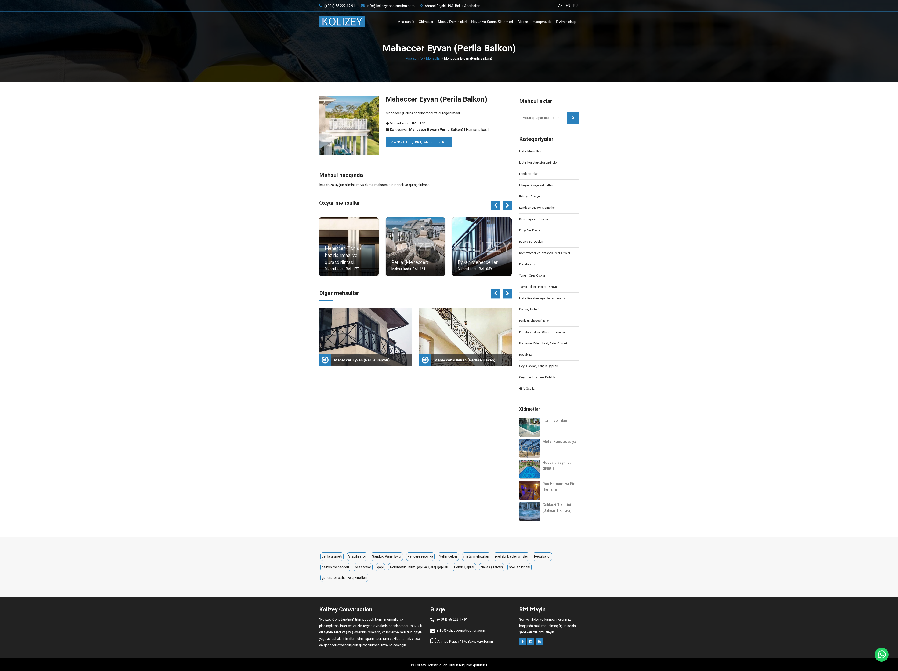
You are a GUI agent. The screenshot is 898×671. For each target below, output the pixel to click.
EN (568, 6)
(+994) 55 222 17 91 (339, 6)
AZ (560, 6)
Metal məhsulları (530, 151)
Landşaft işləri (528, 173)
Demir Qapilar (464, 567)
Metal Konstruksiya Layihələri (538, 162)
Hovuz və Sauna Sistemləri (492, 22)
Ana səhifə (406, 22)
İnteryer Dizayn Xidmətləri (536, 185)
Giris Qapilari (527, 388)
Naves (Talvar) (492, 567)
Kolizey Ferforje (529, 309)
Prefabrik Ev (527, 264)
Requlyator (526, 354)
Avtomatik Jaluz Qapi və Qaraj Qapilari (419, 567)
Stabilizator (357, 556)
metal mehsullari (476, 556)
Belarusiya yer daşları (533, 219)
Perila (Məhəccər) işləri (534, 320)
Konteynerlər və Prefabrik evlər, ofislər (544, 253)
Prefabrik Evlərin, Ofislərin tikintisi (542, 332)
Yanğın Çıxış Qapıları (533, 275)
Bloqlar (523, 22)
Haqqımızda (542, 22)
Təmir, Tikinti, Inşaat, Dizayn (538, 286)
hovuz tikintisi (519, 567)
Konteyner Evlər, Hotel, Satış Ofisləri (543, 343)
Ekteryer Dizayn (529, 196)
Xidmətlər (426, 22)
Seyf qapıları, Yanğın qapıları (538, 366)
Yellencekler (448, 556)
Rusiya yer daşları (531, 241)
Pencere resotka (420, 556)
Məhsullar (433, 58)
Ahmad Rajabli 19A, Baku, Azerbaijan (452, 6)
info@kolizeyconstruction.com (391, 6)
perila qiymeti (332, 556)
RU (575, 6)
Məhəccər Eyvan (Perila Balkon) (436, 130)
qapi (380, 567)
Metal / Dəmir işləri (452, 22)
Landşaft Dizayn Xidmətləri (537, 207)
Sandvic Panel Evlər (387, 556)
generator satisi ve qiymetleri (344, 578)
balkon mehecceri (335, 567)
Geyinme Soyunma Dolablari (538, 377)
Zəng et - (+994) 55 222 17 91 (418, 142)
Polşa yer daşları (530, 230)
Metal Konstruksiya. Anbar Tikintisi (542, 298)
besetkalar (363, 567)
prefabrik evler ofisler (511, 556)
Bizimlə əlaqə (566, 22)
